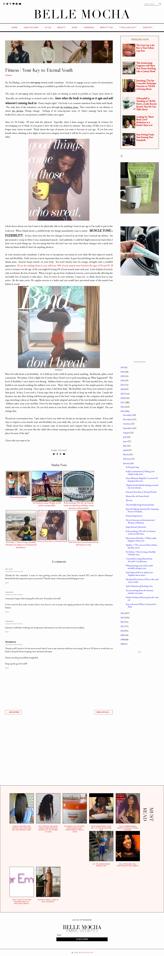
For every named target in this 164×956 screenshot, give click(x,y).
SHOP (74, 27)
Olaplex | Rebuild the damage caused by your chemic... (142, 486)
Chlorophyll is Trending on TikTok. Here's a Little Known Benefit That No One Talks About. (146, 104)
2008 (122, 639)
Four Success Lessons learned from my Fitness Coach (83, 543)
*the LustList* (127, 27)
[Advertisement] (59, 753)
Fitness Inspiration (18, 497)
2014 (122, 613)
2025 (122, 367)
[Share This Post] (57, 454)
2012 (122, 621)
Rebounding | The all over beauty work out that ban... (141, 532)
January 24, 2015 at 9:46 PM (13, 644)
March (126, 454)
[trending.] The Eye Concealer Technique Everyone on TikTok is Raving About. (146, 84)
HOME (14, 27)
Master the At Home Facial (137, 496)
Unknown (9, 592)
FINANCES (89, 27)
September (128, 428)
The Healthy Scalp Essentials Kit (140, 504)
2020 (122, 389)
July (125, 437)
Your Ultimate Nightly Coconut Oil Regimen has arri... (142, 479)
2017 (122, 402)
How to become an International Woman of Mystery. (140, 521)
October (127, 423)
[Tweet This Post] (54, 454)
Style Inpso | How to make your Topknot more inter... (139, 573)
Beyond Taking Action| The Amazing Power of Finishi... (142, 510)
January (126, 463)
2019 (122, 393)
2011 (122, 626)
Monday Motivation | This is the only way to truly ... (142, 580)
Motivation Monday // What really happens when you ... (141, 539)
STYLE (48, 27)
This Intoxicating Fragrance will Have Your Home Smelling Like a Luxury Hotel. (146, 67)
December (127, 415)
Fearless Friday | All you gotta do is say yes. (142, 598)
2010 (122, 630)
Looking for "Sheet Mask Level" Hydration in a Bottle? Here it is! (145, 121)
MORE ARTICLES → (104, 712)
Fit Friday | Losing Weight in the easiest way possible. (47, 503)
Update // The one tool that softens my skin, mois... (141, 546)
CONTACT (148, 27)
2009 (122, 635)
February (127, 458)
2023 (122, 376)
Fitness (8, 75)
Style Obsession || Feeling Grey (139, 586)
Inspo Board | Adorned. (136, 526)
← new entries (13, 712)
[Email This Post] (64, 454)
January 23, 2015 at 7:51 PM (13, 623)
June (125, 441)
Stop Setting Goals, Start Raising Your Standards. (145, 137)
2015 (122, 411)
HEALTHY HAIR (31, 27)
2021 (122, 384)
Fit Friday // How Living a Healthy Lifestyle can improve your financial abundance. (21, 543)
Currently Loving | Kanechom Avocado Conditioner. (139, 560)
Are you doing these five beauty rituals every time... (139, 591)
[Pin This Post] (60, 454)
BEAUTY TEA (106, 27)
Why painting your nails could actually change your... (139, 567)
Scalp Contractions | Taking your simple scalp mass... (140, 472)
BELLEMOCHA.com (86, 952)
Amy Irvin (9, 569)
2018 (122, 398)
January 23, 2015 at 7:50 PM (13, 594)
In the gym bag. (132, 467)
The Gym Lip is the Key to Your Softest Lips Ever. (145, 48)
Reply (7, 583)
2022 (122, 380)
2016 (122, 406)
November (128, 419)
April (125, 450)
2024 (122, 371)
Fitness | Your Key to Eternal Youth (52, 541)
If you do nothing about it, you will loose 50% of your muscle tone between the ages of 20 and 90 (63, 265)
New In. (129, 500)
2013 (122, 617)
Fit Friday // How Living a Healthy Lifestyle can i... (141, 553)
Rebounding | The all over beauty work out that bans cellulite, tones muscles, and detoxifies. (79, 503)
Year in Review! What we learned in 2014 (141, 605)
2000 (122, 643)
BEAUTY (61, 27)
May (125, 445)
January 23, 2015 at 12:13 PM (14, 571)
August (126, 432)
